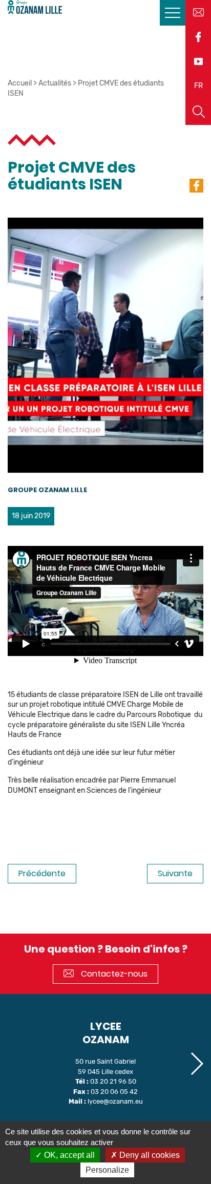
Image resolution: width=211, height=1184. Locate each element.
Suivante (175, 873)
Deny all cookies (148, 1155)
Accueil (20, 83)
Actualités (54, 83)
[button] (196, 1063)
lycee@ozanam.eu (115, 1101)
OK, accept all (68, 1155)
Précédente (42, 873)
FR (198, 85)
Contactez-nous (113, 974)
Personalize (107, 1170)
